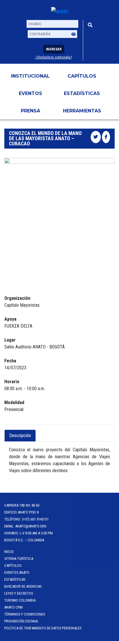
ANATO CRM (13, 607)
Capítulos (82, 76)
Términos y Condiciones (24, 614)
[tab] (41, 432)
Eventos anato (16, 572)
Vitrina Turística (18, 558)
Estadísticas (82, 93)
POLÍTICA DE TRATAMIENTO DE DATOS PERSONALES (42, 628)
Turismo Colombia (20, 600)
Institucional (30, 76)
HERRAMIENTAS (82, 111)
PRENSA (30, 111)
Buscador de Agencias (23, 586)
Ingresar (54, 49)
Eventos (30, 93)
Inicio (9, 551)
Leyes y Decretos (18, 593)
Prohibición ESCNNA (21, 621)
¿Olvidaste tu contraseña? (53, 57)
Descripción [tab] (20, 435)
